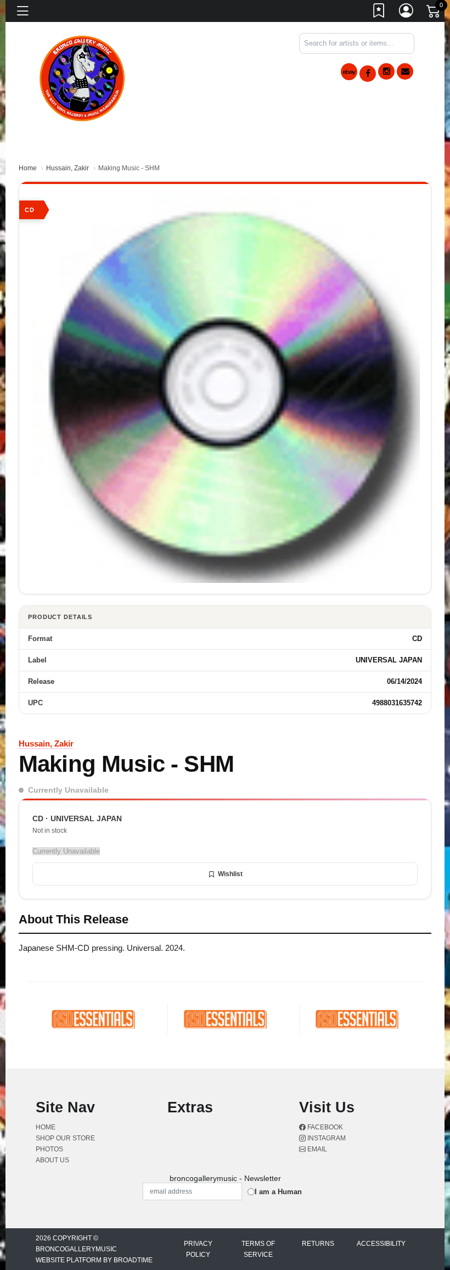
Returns (318, 1243)
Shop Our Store (65, 1138)
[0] (434, 13)
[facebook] (367, 73)
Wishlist (230, 874)
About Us (52, 1160)
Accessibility (381, 1243)
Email (316, 1149)
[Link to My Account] (406, 12)
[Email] (405, 71)
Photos (49, 1149)
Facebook (324, 1127)
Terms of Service (258, 1249)
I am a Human (278, 1192)
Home (28, 168)
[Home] (83, 77)
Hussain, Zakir (67, 168)
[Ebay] (349, 71)
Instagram (326, 1138)
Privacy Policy (198, 1249)
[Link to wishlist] (379, 12)
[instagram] (386, 71)
